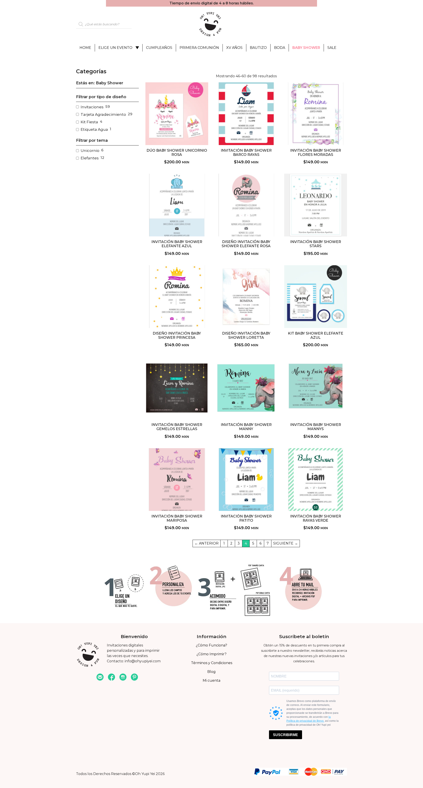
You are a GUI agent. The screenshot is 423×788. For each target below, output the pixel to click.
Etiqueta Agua (94, 129)
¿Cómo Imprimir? (211, 654)
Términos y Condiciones (211, 663)
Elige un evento (115, 48)
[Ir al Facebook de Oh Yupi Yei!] (111, 677)
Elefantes (90, 158)
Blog (211, 672)
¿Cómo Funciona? (211, 645)
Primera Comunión (199, 48)
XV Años (234, 48)
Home (85, 48)
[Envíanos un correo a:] (100, 677)
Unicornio (90, 150)
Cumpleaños (159, 48)
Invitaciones (92, 107)
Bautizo (258, 48)
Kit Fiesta (89, 122)
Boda (279, 48)
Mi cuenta (211, 680)
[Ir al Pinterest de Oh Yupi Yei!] (134, 677)
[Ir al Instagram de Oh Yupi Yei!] (122, 677)
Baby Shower (306, 48)
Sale (331, 48)
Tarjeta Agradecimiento (103, 114)
